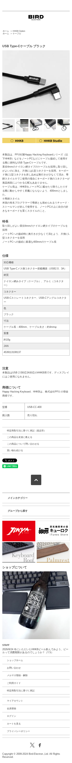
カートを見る (14, 723)
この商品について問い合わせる (23, 444)
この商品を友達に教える (19, 437)
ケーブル (17, 33)
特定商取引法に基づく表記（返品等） (26, 430)
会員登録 (11, 708)
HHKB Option (19, 31)
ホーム (6, 31)
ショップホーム (15, 660)
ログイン (11, 716)
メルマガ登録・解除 (17, 675)
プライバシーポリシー (18, 731)
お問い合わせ (14, 668)
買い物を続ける (15, 450)
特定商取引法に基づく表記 (21, 690)
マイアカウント (15, 700)
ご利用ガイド (14, 683)
